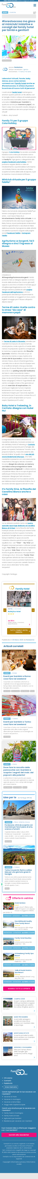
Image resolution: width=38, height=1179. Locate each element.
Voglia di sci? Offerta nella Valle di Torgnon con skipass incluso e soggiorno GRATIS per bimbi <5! (19, 909)
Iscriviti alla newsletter (19, 1135)
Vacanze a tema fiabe (12, 1102)
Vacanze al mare (10, 1097)
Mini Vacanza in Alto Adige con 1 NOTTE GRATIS (24, 928)
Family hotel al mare (11, 1116)
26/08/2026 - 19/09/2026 (12, 948)
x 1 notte (28, 965)
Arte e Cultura (15, 691)
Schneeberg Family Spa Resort (24, 954)
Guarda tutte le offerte (19, 989)
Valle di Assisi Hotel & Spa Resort (23, 971)
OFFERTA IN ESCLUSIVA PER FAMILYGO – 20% (23, 961)
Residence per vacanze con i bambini (18, 1121)
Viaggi (8, 822)
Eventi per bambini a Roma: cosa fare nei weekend (17, 677)
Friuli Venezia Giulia (22, 822)
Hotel (10, 609)
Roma (14, 673)
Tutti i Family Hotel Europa (19, 631)
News (5, 12)
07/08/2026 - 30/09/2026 (12, 982)
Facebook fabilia (13, 233)
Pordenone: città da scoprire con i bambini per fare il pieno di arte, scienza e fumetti (19, 827)
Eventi (7, 673)
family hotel (20, 83)
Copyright (6, 1162)
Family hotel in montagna (13, 1113)
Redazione (18, 67)
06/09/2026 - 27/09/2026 (12, 933)
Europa (13, 12)
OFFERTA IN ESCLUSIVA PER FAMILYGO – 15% (23, 943)
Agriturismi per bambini (12, 1118)
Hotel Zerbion (20, 903)
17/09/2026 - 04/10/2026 (12, 965)
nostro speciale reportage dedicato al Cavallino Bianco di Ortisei (18, 525)
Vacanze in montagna (12, 1099)
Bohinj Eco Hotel (14, 611)
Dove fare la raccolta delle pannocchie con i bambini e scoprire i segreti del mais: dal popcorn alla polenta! (18, 771)
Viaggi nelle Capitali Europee (14, 1105)
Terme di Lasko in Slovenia (14, 341)
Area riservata (11, 1087)
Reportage (8, 841)
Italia (14, 764)
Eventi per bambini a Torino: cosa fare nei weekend (17, 723)
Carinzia (31, 444)
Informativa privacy (18, 1162)
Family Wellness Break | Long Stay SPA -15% (24, 977)
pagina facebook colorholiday (14, 162)
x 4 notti (28, 932)
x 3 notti (28, 948)
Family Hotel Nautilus (23, 938)
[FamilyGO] (9, 6)
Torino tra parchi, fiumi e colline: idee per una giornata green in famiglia (18, 872)
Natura (25, 787)
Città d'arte (7, 691)
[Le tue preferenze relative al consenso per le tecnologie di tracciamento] (2, 884)
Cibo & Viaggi (17, 787)
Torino (15, 719)
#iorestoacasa (6, 60)
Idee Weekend (25, 691)
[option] (19, 608)
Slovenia (18, 609)
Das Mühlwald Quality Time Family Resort (23, 922)
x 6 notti (28, 916)
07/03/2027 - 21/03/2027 (12, 916)
